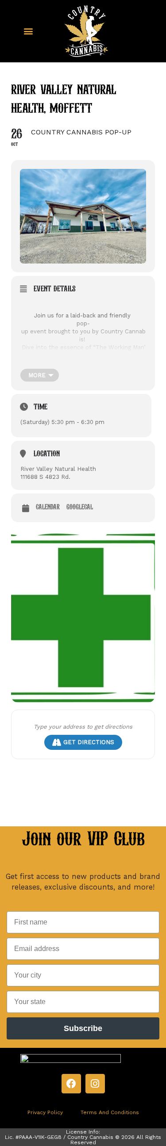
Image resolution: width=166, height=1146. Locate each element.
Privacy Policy (45, 1112)
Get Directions (88, 742)
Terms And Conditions (110, 1112)
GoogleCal (79, 507)
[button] (28, 31)
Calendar (48, 507)
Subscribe (83, 1028)
